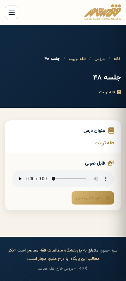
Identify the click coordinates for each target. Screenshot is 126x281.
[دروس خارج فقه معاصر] (102, 12)
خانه (117, 58)
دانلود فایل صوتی (89, 198)
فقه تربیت (77, 58)
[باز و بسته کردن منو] (11, 12)
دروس (99, 58)
